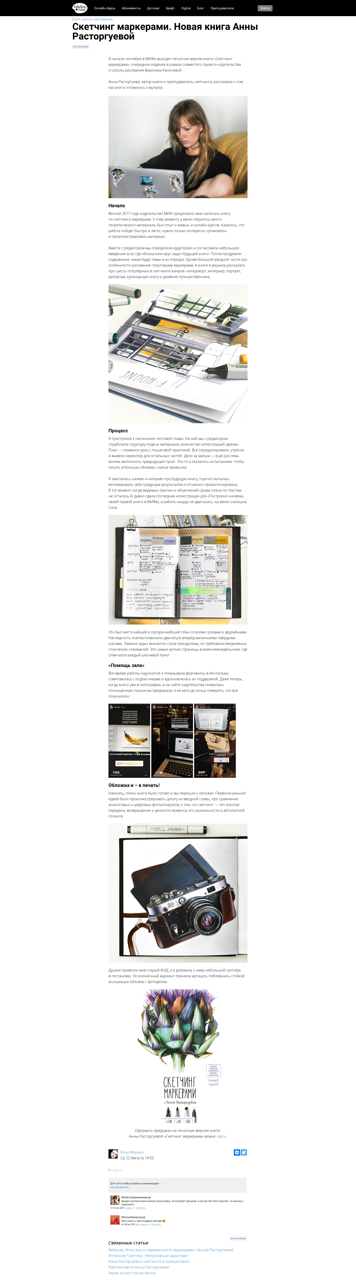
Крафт (170, 8)
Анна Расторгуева (80, 46)
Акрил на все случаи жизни (132, 1272)
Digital (186, 8)
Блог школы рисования (92, 19)
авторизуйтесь (119, 1187)
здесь (221, 1136)
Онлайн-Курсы (104, 8)
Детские (153, 8)
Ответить (141, 1207)
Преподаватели (222, 8)
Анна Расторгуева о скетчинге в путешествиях (148, 1261)
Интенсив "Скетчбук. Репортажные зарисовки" (148, 1255)
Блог (200, 8)
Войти (265, 8)
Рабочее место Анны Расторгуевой (138, 1267)
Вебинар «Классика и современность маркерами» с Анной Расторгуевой (170, 1249)
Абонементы (131, 8)
